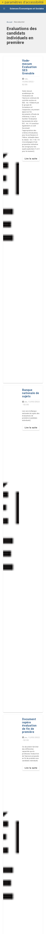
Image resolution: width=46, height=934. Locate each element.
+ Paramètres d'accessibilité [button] (23, 2)
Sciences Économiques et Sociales (27, 8)
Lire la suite (31, 158)
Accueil (9, 22)
